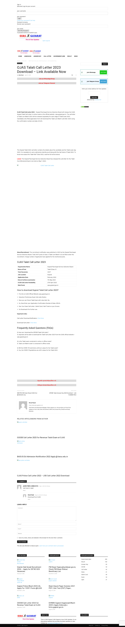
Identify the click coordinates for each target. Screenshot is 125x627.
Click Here (41, 318)
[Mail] (86, 619)
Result (69, 56)
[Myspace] (88, 619)
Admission (27, 56)
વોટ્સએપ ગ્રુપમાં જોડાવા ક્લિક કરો (46, 380)
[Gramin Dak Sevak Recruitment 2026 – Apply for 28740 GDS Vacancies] (31, 562)
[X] (94, 619)
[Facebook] (82, 619)
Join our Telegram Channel (46, 83)
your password (21, 16)
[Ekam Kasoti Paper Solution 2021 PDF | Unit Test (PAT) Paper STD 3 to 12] (62, 581)
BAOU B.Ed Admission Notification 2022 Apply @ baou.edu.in (42, 457)
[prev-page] (17, 479)
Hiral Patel (21, 75)
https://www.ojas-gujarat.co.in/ (36, 405)
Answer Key (37, 56)
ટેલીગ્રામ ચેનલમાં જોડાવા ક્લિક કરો (46, 385)
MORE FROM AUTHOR (40, 419)
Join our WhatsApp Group (47, 79)
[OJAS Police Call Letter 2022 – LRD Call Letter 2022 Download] (46, 465)
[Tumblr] (93, 619)
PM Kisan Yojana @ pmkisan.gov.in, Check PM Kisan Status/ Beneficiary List (62, 569)
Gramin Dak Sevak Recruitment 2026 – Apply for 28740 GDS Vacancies (29, 569)
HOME (20, 56)
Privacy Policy (105, 625)
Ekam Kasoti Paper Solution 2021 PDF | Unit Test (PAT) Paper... (62, 587)
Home (18, 61)
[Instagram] (83, 619)
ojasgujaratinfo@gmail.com (55, 623)
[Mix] (87, 619)
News (76, 56)
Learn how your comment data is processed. (51, 545)
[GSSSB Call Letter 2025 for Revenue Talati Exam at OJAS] (46, 427)
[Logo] (23, 53)
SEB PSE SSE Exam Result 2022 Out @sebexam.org (27, 394)
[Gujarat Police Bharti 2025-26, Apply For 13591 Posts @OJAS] (31, 581)
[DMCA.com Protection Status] (84, 107)
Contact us (97, 625)
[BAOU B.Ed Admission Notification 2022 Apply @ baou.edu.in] (46, 446)
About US (91, 625)
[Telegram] (92, 619)
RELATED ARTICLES (24, 419)
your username (21, 11)
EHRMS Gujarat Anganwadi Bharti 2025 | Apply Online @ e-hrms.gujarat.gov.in (62, 605)
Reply (24, 490)
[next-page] (18, 479)
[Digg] (81, 619)
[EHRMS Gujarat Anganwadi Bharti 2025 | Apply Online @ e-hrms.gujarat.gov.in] (62, 598)
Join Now (103, 72)
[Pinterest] (90, 619)
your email (20, 28)
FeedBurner (98, 99)
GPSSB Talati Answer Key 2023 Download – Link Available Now (62, 394)
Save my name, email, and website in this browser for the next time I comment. (41, 537)
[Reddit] (91, 619)
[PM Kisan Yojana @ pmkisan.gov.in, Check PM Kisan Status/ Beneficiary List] (62, 562)
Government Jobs (59, 56)
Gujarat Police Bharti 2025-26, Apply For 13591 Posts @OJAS (29, 587)
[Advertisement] (50, 45)
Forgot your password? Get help (26, 20)
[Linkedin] (84, 619)
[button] (106, 52)
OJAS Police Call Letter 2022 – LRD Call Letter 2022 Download (43, 476)
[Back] (25, 2)
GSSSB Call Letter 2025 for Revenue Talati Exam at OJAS (41, 437)
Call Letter (47, 56)
